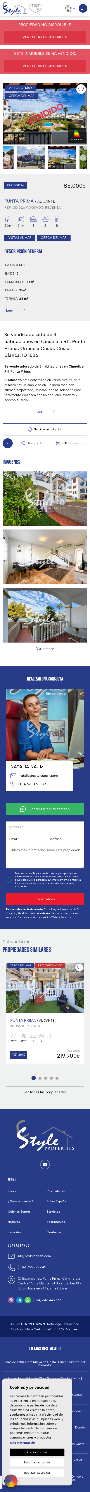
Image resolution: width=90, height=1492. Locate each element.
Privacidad (71, 1324)
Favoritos (15, 1232)
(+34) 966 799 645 (31, 1267)
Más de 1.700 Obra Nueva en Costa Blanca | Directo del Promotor (45, 1364)
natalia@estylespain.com (38, 776)
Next (83, 113)
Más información (22, 1443)
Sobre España (56, 1201)
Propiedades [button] (56, 1191)
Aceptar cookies (37, 1452)
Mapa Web (33, 1329)
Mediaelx (72, 1329)
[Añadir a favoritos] (81, 89)
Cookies (17, 1329)
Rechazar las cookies (37, 1473)
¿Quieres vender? (20, 1201)
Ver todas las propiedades (45, 1092)
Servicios (53, 1212)
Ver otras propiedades (45, 37)
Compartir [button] (35, 443)
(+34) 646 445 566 (47, 1300)
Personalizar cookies (37, 1462)
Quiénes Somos (19, 1212)
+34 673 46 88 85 (33, 784)
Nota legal (54, 1324)
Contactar (54, 1232)
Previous (7, 113)
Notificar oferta (48, 429)
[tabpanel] (45, 1013)
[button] (45, 648)
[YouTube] (45, 1164)
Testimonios (56, 1222)
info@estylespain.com (34, 1256)
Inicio (12, 1191)
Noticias (14, 1222)
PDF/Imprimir (73, 443)
